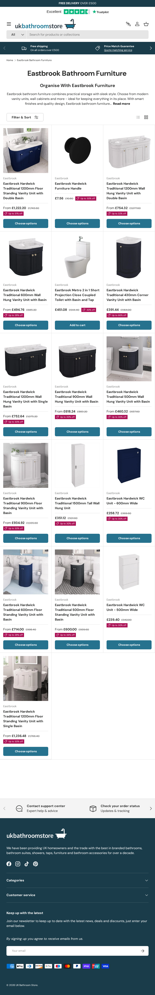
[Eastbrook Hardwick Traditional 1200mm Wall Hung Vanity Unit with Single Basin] (25, 358)
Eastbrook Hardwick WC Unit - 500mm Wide (126, 607)
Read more (121, 104)
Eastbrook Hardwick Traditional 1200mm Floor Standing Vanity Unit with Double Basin (23, 190)
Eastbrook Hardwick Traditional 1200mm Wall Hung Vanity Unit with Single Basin (25, 399)
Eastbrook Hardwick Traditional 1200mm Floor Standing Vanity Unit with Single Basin (23, 718)
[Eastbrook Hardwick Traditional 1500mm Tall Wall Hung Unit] (77, 465)
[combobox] (77, 34)
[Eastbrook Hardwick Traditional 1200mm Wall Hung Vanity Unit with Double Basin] (129, 150)
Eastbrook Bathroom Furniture (34, 60)
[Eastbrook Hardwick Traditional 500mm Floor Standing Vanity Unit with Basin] (77, 571)
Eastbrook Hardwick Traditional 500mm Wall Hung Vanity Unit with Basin (128, 397)
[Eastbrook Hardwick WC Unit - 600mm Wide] (129, 465)
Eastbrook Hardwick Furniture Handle (71, 186)
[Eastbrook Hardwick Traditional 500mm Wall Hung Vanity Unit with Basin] (129, 358)
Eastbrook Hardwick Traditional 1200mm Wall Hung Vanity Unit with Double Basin (126, 190)
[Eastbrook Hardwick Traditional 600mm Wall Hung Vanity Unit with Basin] (25, 257)
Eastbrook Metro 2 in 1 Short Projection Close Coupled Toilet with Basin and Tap (77, 295)
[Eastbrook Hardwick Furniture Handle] (77, 150)
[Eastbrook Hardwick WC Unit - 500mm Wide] (129, 571)
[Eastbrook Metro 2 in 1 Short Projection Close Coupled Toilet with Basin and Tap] (77, 257)
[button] (146, 24)
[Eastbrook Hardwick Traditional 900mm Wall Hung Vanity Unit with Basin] (77, 358)
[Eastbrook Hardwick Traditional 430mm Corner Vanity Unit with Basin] (129, 257)
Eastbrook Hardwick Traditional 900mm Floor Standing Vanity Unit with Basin (23, 505)
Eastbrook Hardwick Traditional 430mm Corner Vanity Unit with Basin (128, 295)
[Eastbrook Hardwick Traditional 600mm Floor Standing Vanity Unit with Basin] (25, 571)
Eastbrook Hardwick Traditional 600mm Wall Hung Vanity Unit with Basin (25, 295)
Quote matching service (118, 50)
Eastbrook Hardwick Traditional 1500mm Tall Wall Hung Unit (77, 503)
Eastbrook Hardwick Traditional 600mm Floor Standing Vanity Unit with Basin (23, 612)
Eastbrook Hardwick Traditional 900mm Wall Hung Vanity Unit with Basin (76, 397)
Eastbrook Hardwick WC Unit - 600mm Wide (126, 500)
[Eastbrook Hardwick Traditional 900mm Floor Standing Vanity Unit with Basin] (25, 465)
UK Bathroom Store (27, 985)
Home (9, 60)
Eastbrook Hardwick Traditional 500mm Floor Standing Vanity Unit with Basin (75, 612)
